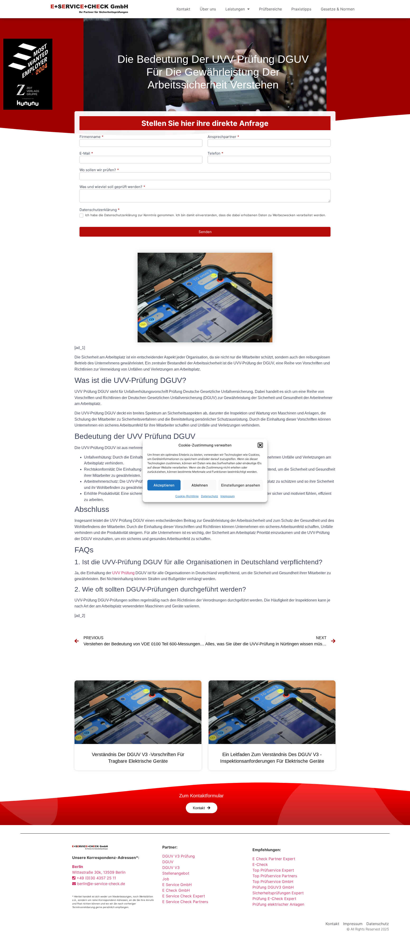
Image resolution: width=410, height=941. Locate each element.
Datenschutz (209, 496)
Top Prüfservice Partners (274, 875)
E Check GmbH (176, 890)
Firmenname (91, 137)
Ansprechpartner (223, 137)
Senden (205, 232)
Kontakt (183, 9)
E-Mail (86, 153)
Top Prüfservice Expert (273, 870)
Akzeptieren (164, 485)
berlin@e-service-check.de (100, 883)
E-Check (260, 864)
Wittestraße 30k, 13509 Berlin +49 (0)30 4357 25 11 (99, 872)
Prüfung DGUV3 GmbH (273, 887)
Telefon (215, 153)
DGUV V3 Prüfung (178, 856)
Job (165, 879)
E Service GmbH (177, 884)
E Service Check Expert (184, 896)
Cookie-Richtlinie (187, 496)
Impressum (227, 496)
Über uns (208, 9)
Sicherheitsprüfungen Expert (278, 893)
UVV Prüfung (123, 573)
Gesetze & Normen (337, 9)
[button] (260, 445)
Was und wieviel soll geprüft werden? (112, 187)
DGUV (167, 861)
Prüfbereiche (270, 9)
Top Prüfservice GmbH (272, 881)
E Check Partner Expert (273, 858)
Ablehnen (199, 485)
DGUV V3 (171, 867)
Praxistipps (301, 9)
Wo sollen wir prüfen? (99, 170)
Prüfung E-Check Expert (274, 898)
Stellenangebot (175, 873)
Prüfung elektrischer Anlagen (278, 904)
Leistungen (235, 9)
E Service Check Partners (185, 901)
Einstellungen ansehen (240, 485)
